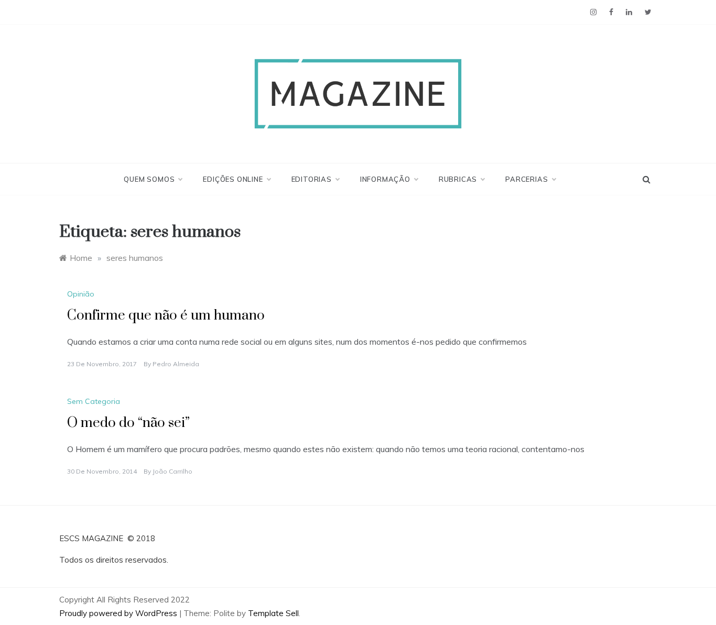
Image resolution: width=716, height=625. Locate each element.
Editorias (311, 179)
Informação (385, 179)
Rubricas (458, 179)
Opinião (80, 294)
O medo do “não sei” (128, 423)
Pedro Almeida (176, 364)
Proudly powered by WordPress (119, 613)
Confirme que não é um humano (166, 315)
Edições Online (233, 179)
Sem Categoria (93, 401)
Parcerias (526, 179)
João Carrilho (172, 471)
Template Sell (273, 613)
